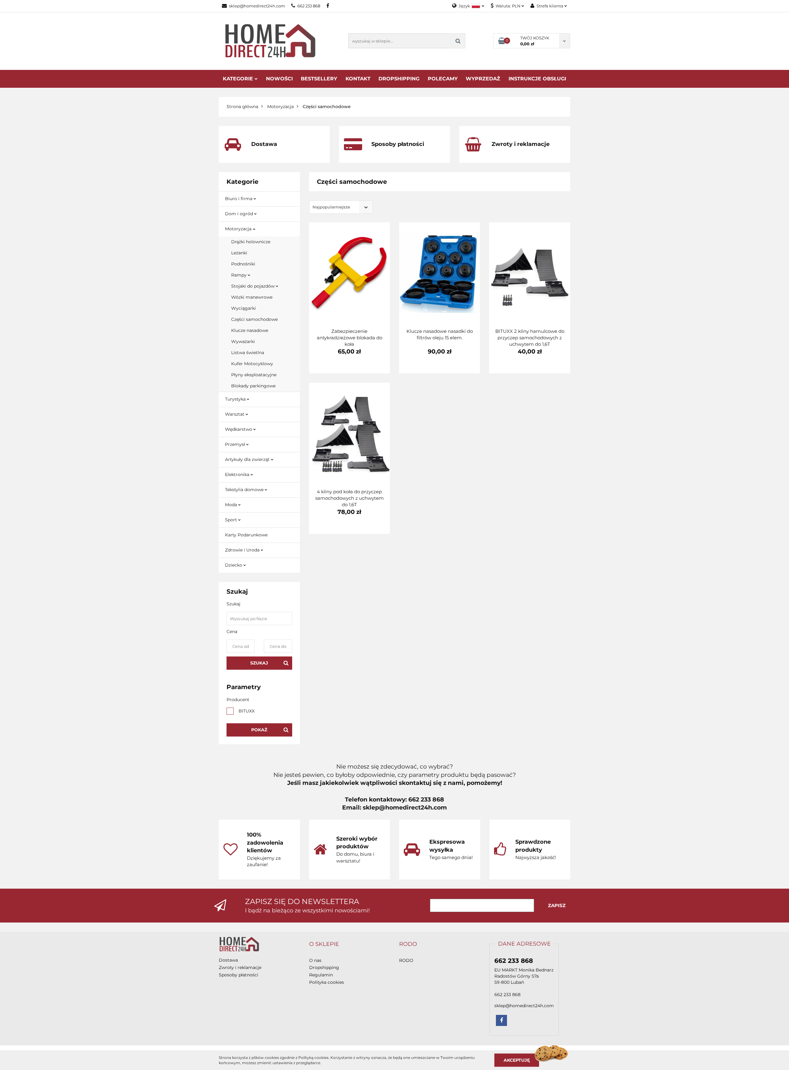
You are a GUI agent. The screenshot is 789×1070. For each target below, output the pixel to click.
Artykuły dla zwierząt (248, 459)
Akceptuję (517, 1060)
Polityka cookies (326, 982)
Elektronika (238, 474)
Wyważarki (243, 341)
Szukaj (259, 663)
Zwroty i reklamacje (240, 967)
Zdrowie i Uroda (243, 550)
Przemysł (235, 444)
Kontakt (357, 79)
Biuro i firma (239, 198)
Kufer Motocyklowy (252, 363)
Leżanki (239, 253)
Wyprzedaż (483, 79)
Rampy (239, 275)
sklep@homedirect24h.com (257, 5)
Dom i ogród (239, 213)
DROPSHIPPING (398, 79)
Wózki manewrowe (251, 297)
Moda (231, 504)
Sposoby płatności (238, 975)
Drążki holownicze (250, 241)
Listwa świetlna (247, 352)
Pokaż (259, 730)
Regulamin (321, 975)
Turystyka (236, 399)
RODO (406, 960)
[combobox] (341, 207)
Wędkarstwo (239, 429)
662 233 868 (308, 5)
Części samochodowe (254, 319)
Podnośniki (243, 264)
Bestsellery (319, 79)
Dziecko (234, 565)
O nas (315, 960)
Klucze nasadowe (249, 330)
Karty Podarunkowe (246, 535)
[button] (324, 944)
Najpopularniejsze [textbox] (331, 206)
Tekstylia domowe (245, 489)
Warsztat (235, 414)
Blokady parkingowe (253, 386)
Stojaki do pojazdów (253, 286)
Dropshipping (324, 967)
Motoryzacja (239, 229)
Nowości (279, 79)
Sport (231, 520)
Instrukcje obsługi (537, 79)
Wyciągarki (243, 308)
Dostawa (228, 960)
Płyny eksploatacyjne (253, 375)
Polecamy (443, 79)
